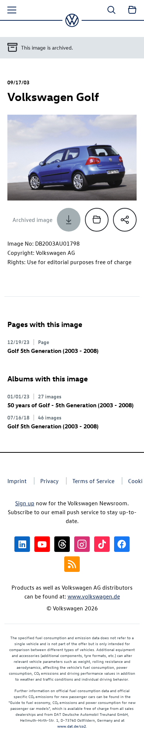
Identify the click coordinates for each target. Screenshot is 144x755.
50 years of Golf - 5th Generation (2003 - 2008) (70, 405)
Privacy (49, 481)
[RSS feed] (72, 564)
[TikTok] (102, 544)
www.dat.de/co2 (71, 726)
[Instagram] (82, 544)
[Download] (68, 220)
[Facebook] (122, 544)
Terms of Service (93, 481)
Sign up (24, 503)
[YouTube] (42, 544)
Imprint (17, 481)
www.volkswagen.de (94, 596)
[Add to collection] (97, 220)
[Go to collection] (132, 10)
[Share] (125, 220)
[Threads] (62, 544)
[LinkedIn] (22, 544)
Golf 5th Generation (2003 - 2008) (53, 350)
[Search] (111, 10)
